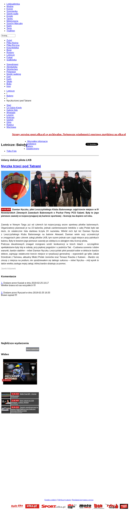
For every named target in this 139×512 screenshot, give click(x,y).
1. (2, 283)
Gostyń (10, 120)
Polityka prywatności (64, 500)
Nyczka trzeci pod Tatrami (21, 166)
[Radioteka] (123, 508)
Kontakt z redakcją (50, 500)
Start (9, 105)
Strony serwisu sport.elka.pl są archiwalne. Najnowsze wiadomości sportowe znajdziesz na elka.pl (69, 134)
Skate (9, 81)
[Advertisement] (50, 320)
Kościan (10, 117)
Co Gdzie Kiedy (14, 108)
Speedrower (12, 64)
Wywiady (11, 112)
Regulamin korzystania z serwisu (82, 500)
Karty (9, 79)
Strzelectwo (12, 69)
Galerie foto (12, 110)
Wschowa (11, 127)
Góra (9, 122)
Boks (9, 84)
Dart (9, 76)
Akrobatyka (12, 67)
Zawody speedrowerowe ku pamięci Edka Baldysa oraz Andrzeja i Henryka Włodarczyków (24, 409)
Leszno (10, 115)
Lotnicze (11, 91)
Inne (9, 86)
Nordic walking (14, 74)
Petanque (11, 72)
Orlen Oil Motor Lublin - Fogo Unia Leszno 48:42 (20, 387)
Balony (10, 96)
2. (2, 292)
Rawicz (10, 125)
